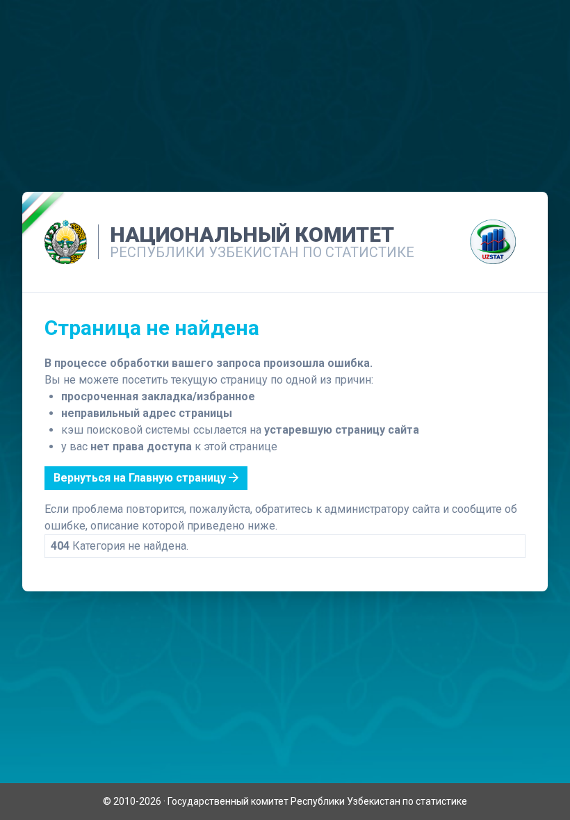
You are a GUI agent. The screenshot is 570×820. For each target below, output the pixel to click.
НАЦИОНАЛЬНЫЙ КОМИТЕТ (252, 234)
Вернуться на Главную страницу (141, 477)
